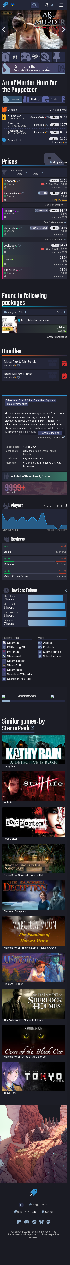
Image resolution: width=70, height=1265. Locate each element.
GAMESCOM (40, 227)
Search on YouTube (19, 678)
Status (49, 1211)
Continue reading (50, 432)
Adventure (11, 400)
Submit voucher (53, 656)
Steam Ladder (16, 660)
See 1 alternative (54, 204)
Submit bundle (52, 651)
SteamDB (13, 642)
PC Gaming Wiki (16, 647)
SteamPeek (14, 656)
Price (60, 312)
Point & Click (25, 400)
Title (21, 312)
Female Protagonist (16, 403)
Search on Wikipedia (19, 674)
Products (48, 647)
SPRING (42, 210)
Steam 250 (14, 665)
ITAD (44, 193)
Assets (47, 642)
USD (26, 1211)
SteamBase (14, 669)
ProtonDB (13, 651)
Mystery (50, 400)
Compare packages (56, 336)
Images (11, 312)
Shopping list (59, 162)
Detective (39, 400)
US (40, 1204)
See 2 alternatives (53, 222)
